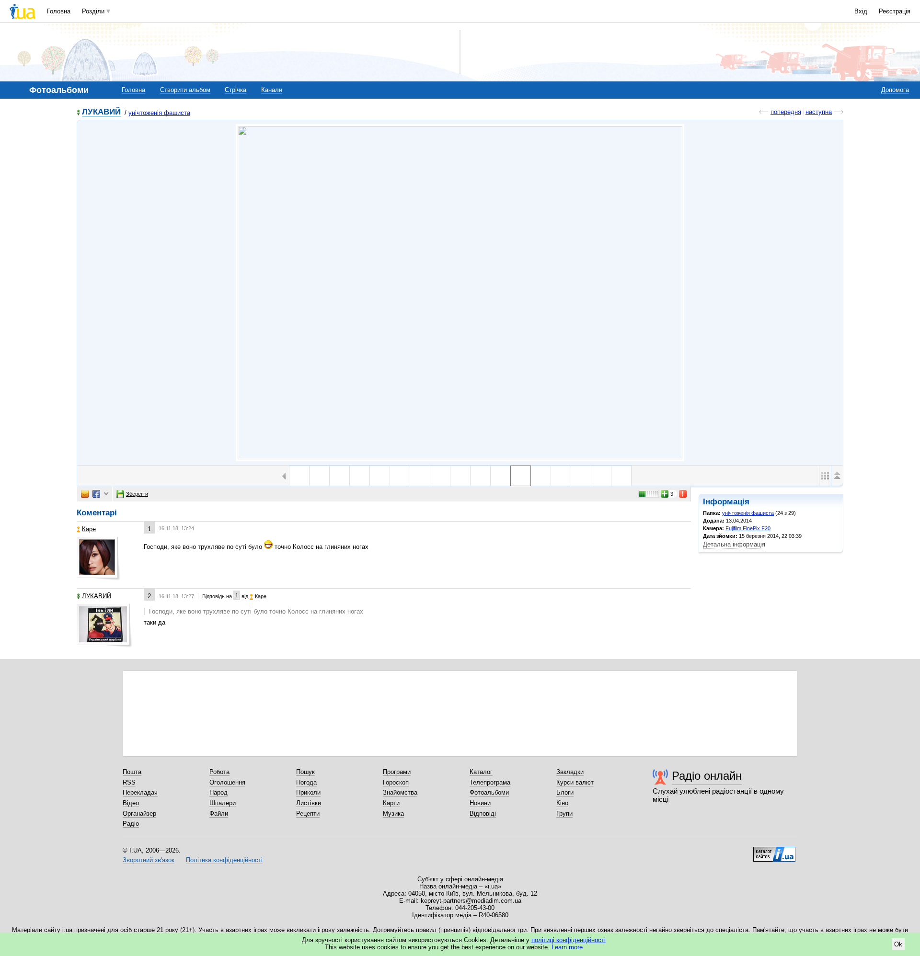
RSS (129, 782)
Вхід (860, 11)
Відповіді (483, 813)
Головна (58, 11)
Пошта (132, 771)
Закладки (570, 771)
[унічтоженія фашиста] (460, 292)
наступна (818, 111)
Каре (89, 529)
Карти (391, 803)
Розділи (93, 11)
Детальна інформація (734, 544)
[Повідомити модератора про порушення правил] (683, 494)
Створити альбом (185, 89)
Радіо (131, 823)
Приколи (308, 792)
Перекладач (140, 792)
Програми (397, 771)
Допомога (895, 89)
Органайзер (139, 813)
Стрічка (235, 89)
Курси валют (575, 782)
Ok (898, 944)
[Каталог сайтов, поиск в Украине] (774, 850)
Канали (271, 89)
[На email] (85, 494)
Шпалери (222, 803)
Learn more (567, 947)
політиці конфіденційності (568, 940)
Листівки (308, 803)
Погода (306, 782)
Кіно (562, 803)
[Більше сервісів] (106, 494)
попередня (785, 111)
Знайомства (400, 792)
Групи (564, 813)
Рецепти (308, 813)
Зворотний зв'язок (148, 860)
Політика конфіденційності (224, 860)
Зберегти (137, 494)
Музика (393, 813)
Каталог (481, 771)
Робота (219, 771)
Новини (480, 803)
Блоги (565, 792)
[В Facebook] (96, 494)
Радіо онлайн (707, 775)
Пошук (305, 771)
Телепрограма (490, 782)
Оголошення (227, 782)
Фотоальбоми (489, 792)
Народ (218, 792)
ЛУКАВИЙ (101, 112)
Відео (131, 803)
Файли (218, 813)
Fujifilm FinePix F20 (747, 528)
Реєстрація (894, 11)
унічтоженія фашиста (159, 112)
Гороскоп (396, 782)
